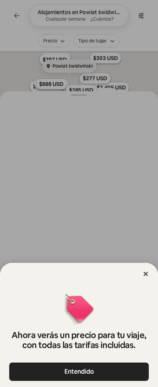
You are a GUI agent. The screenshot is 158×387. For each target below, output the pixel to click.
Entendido (79, 372)
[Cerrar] (146, 274)
